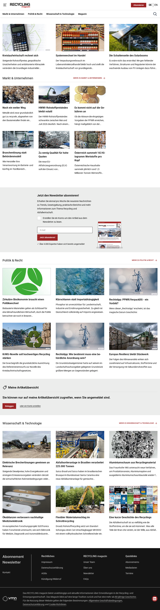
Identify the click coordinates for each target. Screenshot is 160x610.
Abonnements (132, 562)
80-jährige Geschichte (125, 597)
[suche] (155, 14)
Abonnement (13, 557)
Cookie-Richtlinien (57, 604)
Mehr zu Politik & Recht (143, 260)
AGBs (44, 573)
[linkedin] (155, 599)
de (150, 4)
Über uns (87, 567)
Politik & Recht (12, 260)
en (156, 4)
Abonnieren (138, 5)
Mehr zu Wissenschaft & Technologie (136, 423)
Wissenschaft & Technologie (22, 423)
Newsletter (11, 562)
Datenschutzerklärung (52, 567)
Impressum (46, 562)
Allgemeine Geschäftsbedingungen (105, 600)
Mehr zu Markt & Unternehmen (87, 78)
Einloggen (9, 406)
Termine (129, 573)
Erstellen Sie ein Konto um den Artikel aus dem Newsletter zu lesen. (65, 220)
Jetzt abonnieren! (47, 237)
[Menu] (5, 5)
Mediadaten (131, 567)
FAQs (86, 579)
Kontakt (6, 572)
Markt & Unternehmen (17, 78)
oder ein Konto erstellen (30, 406)
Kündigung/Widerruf (51, 579)
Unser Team (89, 562)
